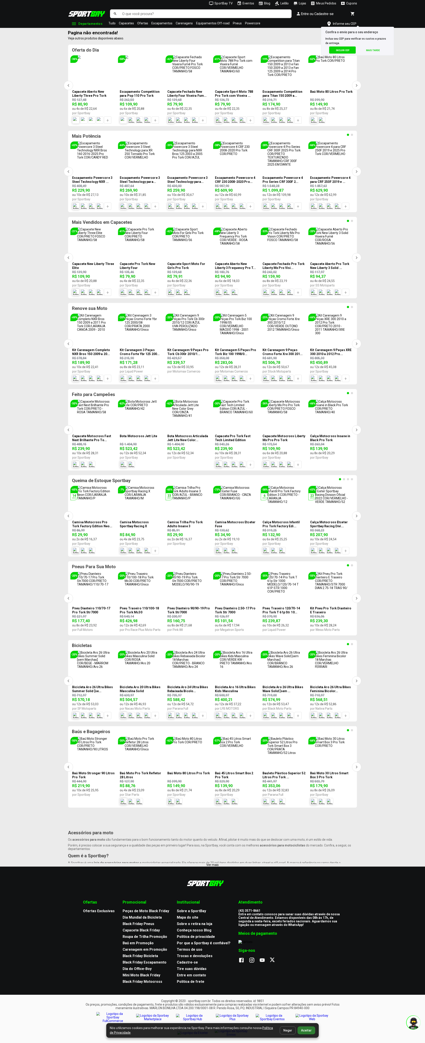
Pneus (237, 23)
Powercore (252, 23)
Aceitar (306, 1030)
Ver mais (212, 865)
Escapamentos (161, 23)
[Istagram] (254, 960)
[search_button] (115, 13)
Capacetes (126, 23)
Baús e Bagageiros (91, 731)
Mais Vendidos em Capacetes (102, 222)
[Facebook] (243, 960)
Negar (287, 1030)
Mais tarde (373, 50)
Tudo (112, 23)
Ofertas (142, 23)
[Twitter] (275, 960)
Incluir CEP (343, 50)
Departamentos (90, 23)
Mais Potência (86, 136)
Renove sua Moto (89, 308)
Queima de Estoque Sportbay (101, 480)
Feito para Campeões (93, 394)
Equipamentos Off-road (213, 23)
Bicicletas (82, 645)
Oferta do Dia (85, 50)
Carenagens (184, 23)
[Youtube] (264, 960)
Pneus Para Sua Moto (94, 566)
